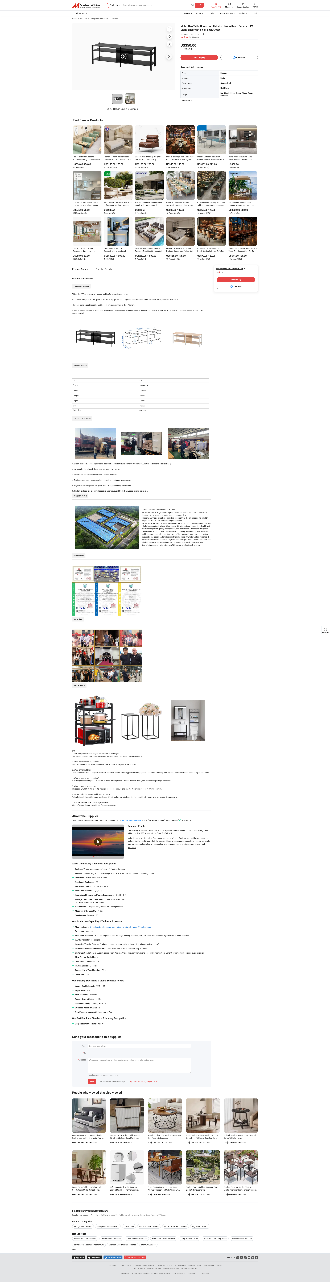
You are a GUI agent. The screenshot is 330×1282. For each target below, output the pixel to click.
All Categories (81, 13)
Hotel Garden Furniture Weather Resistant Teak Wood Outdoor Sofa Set (149, 250)
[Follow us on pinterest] (252, 1257)
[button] (192, 5)
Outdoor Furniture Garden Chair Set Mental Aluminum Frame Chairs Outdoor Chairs (240, 1190)
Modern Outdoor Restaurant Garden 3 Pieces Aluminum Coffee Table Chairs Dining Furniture (210, 158)
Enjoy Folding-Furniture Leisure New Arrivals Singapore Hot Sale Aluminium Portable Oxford (163, 1190)
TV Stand (114, 18)
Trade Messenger (113, 1257)
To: (85, 1053)
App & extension (226, 13)
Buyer (198, 13)
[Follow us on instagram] (245, 1257)
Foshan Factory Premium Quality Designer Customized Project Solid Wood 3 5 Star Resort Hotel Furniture (179, 250)
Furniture (83, 18)
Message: (82, 1060)
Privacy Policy (204, 1273)
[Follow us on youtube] (249, 1257)
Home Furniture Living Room (215, 1238)
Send (92, 1081)
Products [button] (114, 5)
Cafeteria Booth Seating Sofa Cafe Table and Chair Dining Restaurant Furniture (211, 204)
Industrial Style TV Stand (149, 1226)
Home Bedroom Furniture (242, 1238)
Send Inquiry (199, 57)
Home (74, 18)
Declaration (192, 1273)
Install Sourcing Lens (136, 1257)
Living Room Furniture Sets (108, 1226)
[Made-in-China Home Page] (86, 5)
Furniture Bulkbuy (148, 1245)
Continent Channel (194, 1265)
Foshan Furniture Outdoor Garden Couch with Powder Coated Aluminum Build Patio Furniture (148, 204)
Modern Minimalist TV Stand (175, 1226)
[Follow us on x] (241, 1257)
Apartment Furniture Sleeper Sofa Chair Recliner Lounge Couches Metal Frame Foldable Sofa (88, 1138)
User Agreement (179, 1273)
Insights (219, 1265)
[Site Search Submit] (199, 5)
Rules (256, 13)
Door (114, 927)
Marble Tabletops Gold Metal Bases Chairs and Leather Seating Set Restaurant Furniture (180, 158)
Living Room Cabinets (83, 1226)
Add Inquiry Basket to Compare (124, 108)
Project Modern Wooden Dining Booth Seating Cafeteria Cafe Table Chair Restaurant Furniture (211, 250)
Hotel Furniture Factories (111, 1238)
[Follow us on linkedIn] (256, 1257)
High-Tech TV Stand (200, 1226)
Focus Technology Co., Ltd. (147, 1273)
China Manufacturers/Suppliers (144, 1265)
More (74, 1249)
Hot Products (112, 1265)
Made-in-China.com (154, 1268)
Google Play (94, 1257)
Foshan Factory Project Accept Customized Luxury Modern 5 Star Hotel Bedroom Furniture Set (117, 158)
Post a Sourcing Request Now (143, 1081)
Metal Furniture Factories (137, 1238)
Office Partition (96, 927)
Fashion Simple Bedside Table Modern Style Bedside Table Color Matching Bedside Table (125, 1138)
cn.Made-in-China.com (189, 1268)
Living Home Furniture (189, 1238)
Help (212, 13)
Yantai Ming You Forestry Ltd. (192, 34)
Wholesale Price (180, 1265)
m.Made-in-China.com (171, 1268)
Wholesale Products (165, 1265)
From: (84, 1046)
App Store (78, 1257)
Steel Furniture (123, 927)
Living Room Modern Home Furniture (89, 1245)
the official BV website (131, 820)
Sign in (255, 7)
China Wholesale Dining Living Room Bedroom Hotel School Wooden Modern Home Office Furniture (240, 158)
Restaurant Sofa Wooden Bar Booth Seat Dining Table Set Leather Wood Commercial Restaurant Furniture (87, 158)
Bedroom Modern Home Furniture (122, 1245)
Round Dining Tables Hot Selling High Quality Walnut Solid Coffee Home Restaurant (86, 1190)
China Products (125, 1265)
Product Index (209, 1265)
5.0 (219, 272)
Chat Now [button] (240, 57)
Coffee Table (129, 1226)
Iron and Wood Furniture (140, 927)
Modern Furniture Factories (85, 1238)
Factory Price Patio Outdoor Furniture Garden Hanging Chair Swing (241, 204)
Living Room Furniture (99, 18)
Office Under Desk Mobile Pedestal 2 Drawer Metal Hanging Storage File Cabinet (124, 1190)
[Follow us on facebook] (237, 1257)
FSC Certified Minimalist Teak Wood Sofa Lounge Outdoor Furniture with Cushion (118, 204)
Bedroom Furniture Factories (163, 1238)
